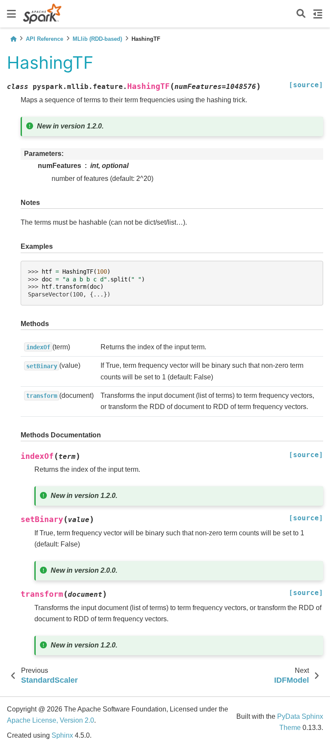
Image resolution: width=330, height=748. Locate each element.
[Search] (301, 14)
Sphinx (62, 735)
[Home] (13, 38)
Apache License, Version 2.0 (50, 720)
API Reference (44, 39)
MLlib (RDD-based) (97, 39)
